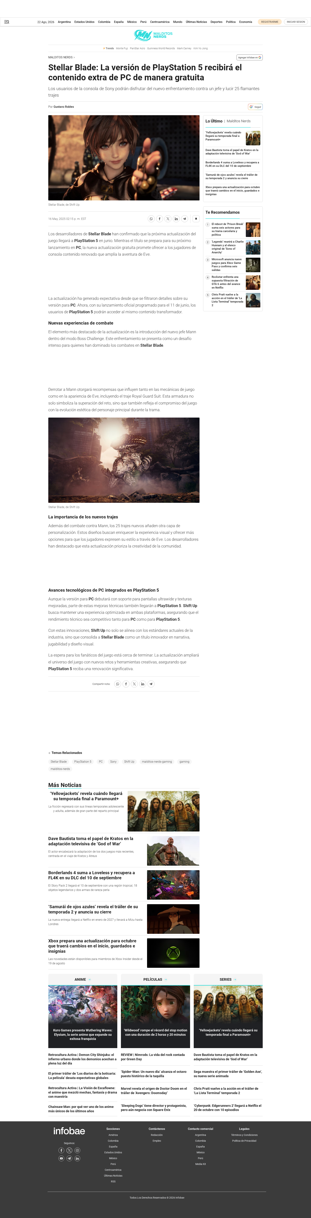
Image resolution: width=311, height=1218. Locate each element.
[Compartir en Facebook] (159, 218)
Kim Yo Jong (201, 48)
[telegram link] (69, 1158)
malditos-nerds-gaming (157, 761)
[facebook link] (61, 1150)
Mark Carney (184, 48)
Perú (143, 22)
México (132, 22)
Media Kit (200, 1164)
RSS (113, 1181)
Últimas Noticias (196, 22)
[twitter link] (69, 1150)
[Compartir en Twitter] (167, 218)
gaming (184, 761)
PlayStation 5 (82, 761)
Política (231, 22)
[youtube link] (61, 1158)
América (113, 1135)
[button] (6, 22)
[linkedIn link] (77, 1158)
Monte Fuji (122, 48)
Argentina (64, 22)
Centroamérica (160, 22)
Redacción (157, 1135)
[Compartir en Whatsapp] (151, 218)
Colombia (104, 22)
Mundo (177, 22)
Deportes (216, 22)
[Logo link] (155, 35)
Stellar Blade (59, 761)
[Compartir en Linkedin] (176, 218)
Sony (113, 761)
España (119, 22)
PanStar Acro (137, 48)
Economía (245, 22)
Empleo (157, 1140)
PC (101, 761)
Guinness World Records (161, 48)
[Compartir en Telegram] (184, 218)
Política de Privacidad (244, 1140)
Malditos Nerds (60, 57)
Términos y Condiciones (244, 1135)
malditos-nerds (60, 769)
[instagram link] (77, 1150)
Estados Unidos (84, 22)
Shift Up (129, 761)
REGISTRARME (269, 21)
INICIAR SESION (296, 21)
